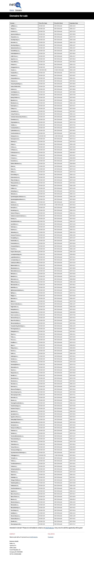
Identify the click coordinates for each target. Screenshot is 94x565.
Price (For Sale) (43, 23)
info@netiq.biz (49, 528)
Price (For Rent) (58, 23)
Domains (18, 10)
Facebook (50, 537)
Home (12, 10)
